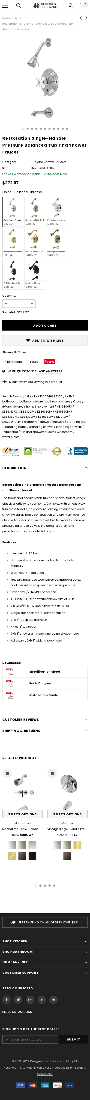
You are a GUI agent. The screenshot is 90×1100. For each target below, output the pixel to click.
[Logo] (45, 5)
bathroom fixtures (57, 401)
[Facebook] (6, 1000)
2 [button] (28, 129)
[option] (45, 78)
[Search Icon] (18, 5)
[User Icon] (70, 5)
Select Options (22, 814)
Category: (9, 162)
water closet (10, 437)
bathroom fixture (31, 401)
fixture (6, 406)
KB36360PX (10, 417)
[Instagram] (30, 1000)
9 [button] (58, 129)
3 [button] (32, 129)
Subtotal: (8, 312)
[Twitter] (18, 1000)
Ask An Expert (51, 371)
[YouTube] (53, 1000)
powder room (11, 422)
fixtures (18, 406)
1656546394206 (51, 396)
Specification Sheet (44, 672)
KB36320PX (26, 412)
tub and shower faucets (37, 432)
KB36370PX (27, 417)
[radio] (12, 212)
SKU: (5, 168)
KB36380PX (45, 417)
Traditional (10, 432)
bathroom (9, 401)
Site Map (26, 1068)
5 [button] (41, 129)
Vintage (67, 823)
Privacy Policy (43, 1068)
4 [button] (36, 129)
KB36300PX (64, 406)
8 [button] (54, 129)
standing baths (15, 427)
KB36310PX (9, 412)
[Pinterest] (42, 1000)
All (16, 18)
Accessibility (64, 1068)
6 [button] (45, 129)
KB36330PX (44, 412)
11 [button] (67, 129)
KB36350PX (62, 412)
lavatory (62, 417)
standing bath (77, 422)
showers (58, 422)
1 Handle (31, 396)
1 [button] (23, 129)
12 (10, 382)
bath (68, 396)
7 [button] (49, 129)
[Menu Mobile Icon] (5, 6)
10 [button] (63, 129)
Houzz (34, 362)
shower (44, 422)
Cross (77, 401)
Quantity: (9, 296)
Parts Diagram (40, 683)
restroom (30, 422)
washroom (64, 432)
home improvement (40, 406)
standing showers (69, 427)
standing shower (41, 427)
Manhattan (23, 823)
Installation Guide (43, 695)
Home (6, 18)
